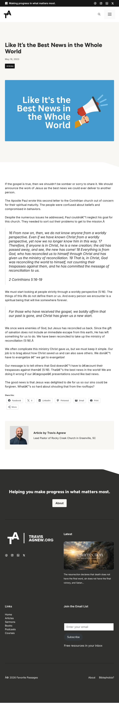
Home (8, 614)
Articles (10, 66)
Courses (10, 633)
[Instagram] (101, 3)
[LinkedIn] (107, 3)
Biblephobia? (106, 677)
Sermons (10, 621)
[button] (99, 14)
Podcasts (10, 629)
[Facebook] (95, 3)
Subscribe (73, 637)
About (59, 503)
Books (8, 625)
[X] (112, 3)
